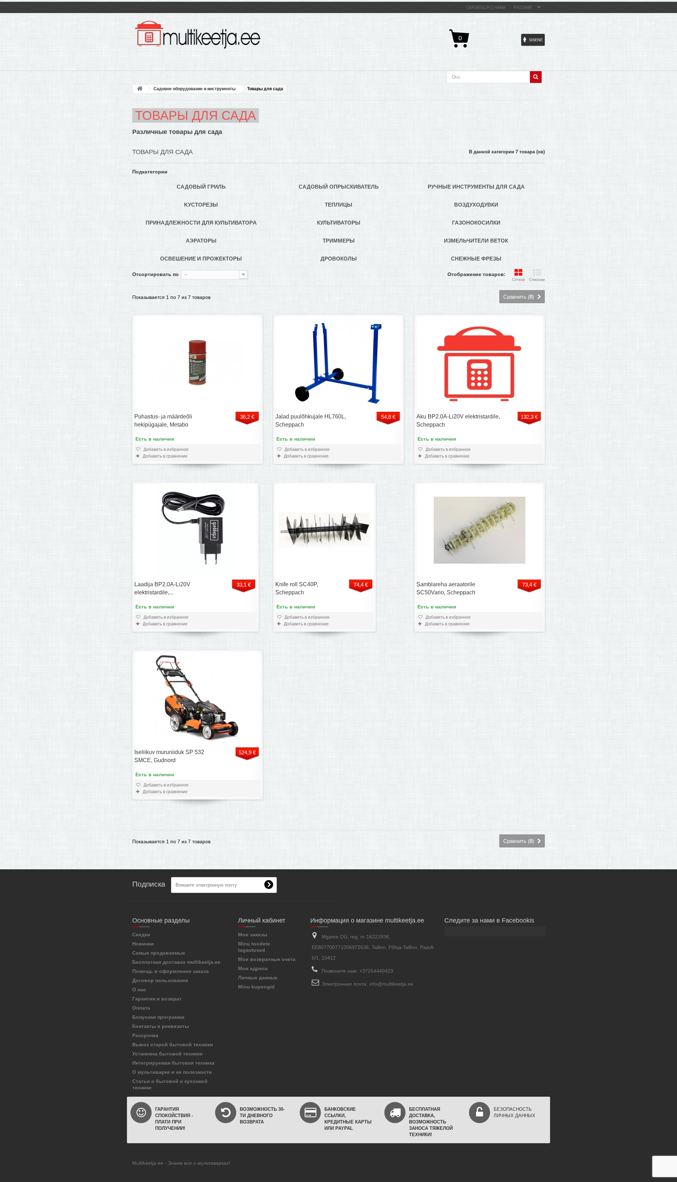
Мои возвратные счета (266, 959)
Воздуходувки (476, 205)
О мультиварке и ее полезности (172, 1072)
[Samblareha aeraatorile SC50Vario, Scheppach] (479, 530)
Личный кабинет (261, 920)
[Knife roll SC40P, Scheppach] (324, 530)
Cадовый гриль (201, 187)
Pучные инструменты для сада (476, 187)
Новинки (143, 944)
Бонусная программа (158, 1017)
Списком (537, 279)
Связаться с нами (486, 7)
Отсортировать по (155, 274)
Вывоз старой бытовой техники (172, 1044)
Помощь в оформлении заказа (170, 971)
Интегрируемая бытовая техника (173, 1063)
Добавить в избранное (165, 449)
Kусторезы (201, 205)
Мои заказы (252, 934)
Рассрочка (145, 1035)
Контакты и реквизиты (160, 1026)
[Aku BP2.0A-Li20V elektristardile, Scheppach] (479, 362)
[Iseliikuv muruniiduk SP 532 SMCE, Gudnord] (197, 698)
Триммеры (339, 241)
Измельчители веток (476, 241)
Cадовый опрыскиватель (339, 187)
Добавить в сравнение (165, 456)
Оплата (141, 1008)
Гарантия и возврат (157, 999)
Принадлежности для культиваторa (201, 223)
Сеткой (518, 279)
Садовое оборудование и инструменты (194, 88)
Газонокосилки (476, 223)
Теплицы (338, 205)
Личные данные (257, 977)
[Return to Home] (139, 89)
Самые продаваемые (158, 953)
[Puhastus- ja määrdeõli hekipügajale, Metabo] (197, 362)
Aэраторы (201, 241)
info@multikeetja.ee (391, 984)
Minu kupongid (256, 987)
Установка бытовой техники (167, 1054)
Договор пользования (160, 980)
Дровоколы (339, 259)
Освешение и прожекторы (201, 259)
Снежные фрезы (476, 259)
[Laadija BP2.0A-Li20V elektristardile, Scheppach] (195, 530)
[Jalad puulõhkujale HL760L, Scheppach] (338, 362)
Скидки (141, 934)
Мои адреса (253, 968)
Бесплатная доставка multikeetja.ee (176, 962)
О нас (139, 989)
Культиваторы (338, 223)
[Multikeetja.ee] (197, 34)
